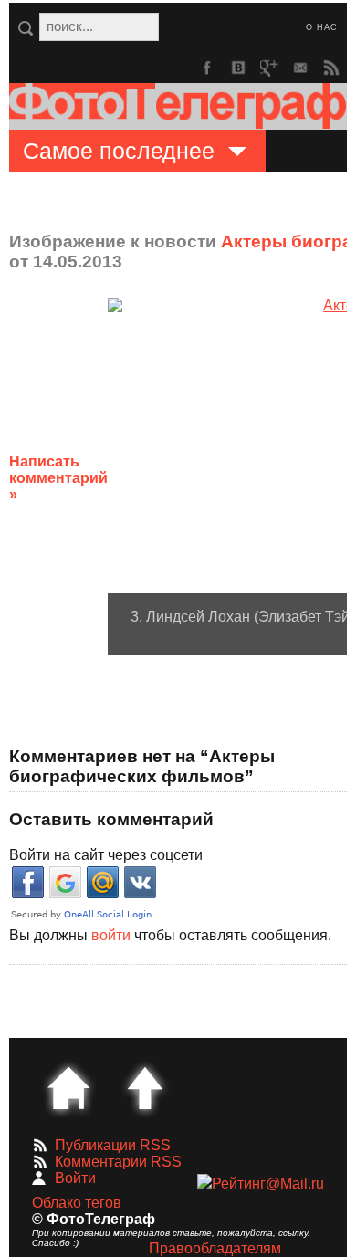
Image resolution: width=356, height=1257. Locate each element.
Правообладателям (215, 1248)
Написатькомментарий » (58, 478)
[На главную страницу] (68, 1088)
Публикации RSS (113, 1145)
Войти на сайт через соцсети (106, 855)
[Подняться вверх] (145, 1088)
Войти (75, 1178)
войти (111, 935)
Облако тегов (76, 1202)
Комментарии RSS (118, 1161)
